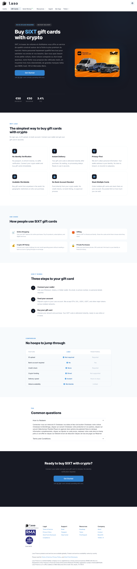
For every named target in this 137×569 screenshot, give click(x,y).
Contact (100, 532)
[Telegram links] (132, 3)
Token (81, 532)
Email (62, 529)
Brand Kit (100, 535)
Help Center (64, 535)
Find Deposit (83, 535)
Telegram (64, 532)
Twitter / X (101, 537)
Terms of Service (48, 529)
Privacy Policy (47, 532)
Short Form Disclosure (49, 535)
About (99, 529)
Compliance (46, 537)
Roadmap (82, 529)
